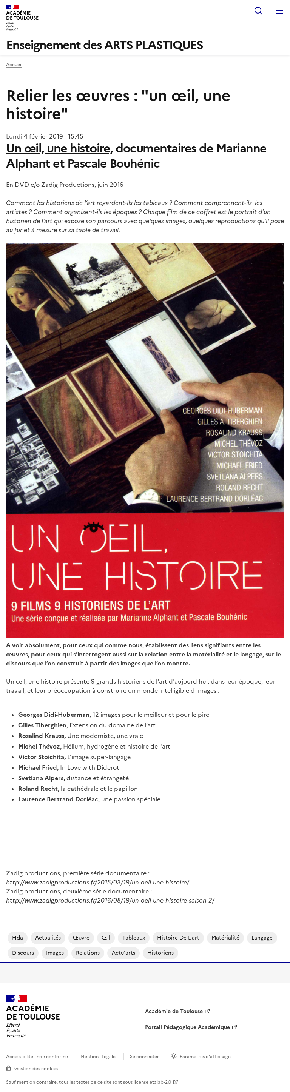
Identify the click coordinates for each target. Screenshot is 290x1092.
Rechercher (258, 10)
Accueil (14, 64)
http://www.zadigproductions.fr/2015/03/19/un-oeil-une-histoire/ (97, 882)
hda (17, 938)
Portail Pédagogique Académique (187, 1027)
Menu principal (279, 10)
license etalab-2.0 (152, 1082)
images (55, 953)
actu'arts (123, 953)
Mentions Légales (98, 1056)
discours (23, 953)
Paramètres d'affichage (205, 1056)
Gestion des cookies (36, 1068)
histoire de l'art (178, 938)
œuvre (81, 938)
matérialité (225, 938)
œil (106, 938)
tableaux (133, 938)
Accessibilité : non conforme (37, 1056)
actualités (48, 938)
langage (262, 938)
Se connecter (144, 1056)
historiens (160, 953)
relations (88, 953)
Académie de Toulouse (174, 1011)
